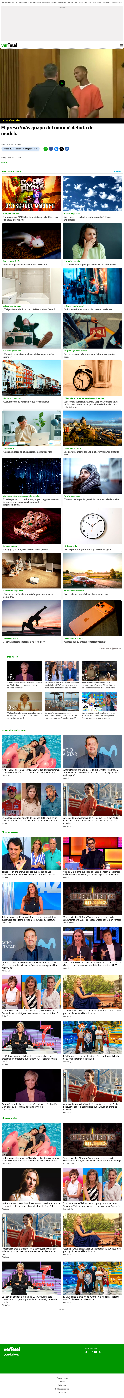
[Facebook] (51, 149)
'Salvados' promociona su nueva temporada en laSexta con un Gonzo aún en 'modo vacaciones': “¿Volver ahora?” (61, 715)
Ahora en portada (10, 832)
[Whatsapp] (45, 149)
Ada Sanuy (67, 826)
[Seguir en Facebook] (89, 1352)
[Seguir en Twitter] (86, 1352)
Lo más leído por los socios (14, 730)
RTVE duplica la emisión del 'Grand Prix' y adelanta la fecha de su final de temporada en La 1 (91, 1057)
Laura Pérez (6, 775)
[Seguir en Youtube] (95, 1352)
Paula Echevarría (79, 2)
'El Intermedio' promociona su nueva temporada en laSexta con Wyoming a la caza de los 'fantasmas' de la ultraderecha (98, 685)
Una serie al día (62, 2)
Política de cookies (62, 1389)
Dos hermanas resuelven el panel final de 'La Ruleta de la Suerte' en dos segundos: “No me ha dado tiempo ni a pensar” (98, 715)
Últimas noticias (9, 1118)
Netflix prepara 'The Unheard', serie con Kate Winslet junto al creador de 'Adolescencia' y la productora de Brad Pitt (31, 1204)
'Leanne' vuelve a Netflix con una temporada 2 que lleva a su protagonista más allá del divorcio (92, 1012)
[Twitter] (61, 149)
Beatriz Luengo (97, 2)
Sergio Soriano (68, 923)
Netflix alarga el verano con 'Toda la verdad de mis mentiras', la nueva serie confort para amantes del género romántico (31, 771)
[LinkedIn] (67, 149)
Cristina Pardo (106, 2)
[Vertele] (12, 1349)
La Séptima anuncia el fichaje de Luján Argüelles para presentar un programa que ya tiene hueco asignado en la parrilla (29, 1059)
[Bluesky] (56, 149)
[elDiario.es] (11, 1354)
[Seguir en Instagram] (92, 1352)
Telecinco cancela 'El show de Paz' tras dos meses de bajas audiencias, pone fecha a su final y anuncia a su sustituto (29, 918)
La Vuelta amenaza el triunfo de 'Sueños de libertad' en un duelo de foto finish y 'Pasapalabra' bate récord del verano (29, 819)
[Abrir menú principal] (121, 45)
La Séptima (54, 2)
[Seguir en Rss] (100, 1352)
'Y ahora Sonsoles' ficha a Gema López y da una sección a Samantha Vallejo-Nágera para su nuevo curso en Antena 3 (30, 1012)
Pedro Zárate (6, 923)
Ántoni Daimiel (46, 2)
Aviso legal (62, 1385)
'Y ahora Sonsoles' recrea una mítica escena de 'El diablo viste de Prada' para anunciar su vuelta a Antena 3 (24, 715)
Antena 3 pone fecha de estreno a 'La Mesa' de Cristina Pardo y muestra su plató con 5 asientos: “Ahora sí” (24, 685)
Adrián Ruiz (67, 778)
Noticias (16, 120)
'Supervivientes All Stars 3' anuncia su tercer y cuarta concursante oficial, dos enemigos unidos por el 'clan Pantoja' (92, 918)
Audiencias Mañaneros (117, 2)
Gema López (70, 2)
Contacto (62, 1382)
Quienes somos (62, 1378)
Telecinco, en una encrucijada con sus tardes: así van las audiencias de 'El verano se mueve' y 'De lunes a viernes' (29, 873)
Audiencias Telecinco (21, 2)
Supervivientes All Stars (34, 2)
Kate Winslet (88, 2)
